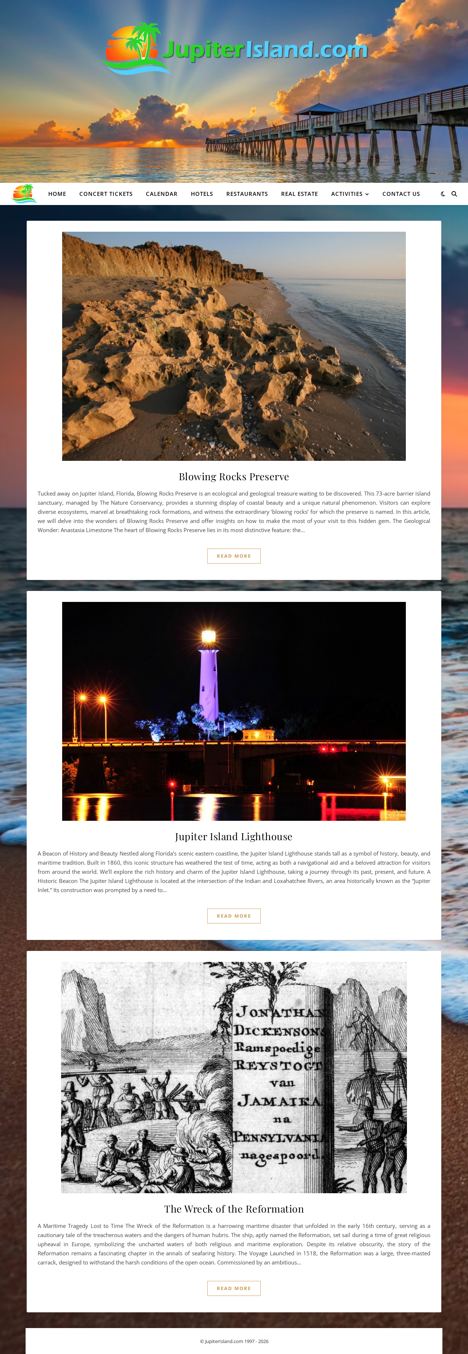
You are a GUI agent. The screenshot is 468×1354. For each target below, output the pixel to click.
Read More (234, 556)
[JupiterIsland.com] (234, 48)
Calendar (162, 193)
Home (57, 193)
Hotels (202, 193)
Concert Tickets (106, 193)
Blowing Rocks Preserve (234, 476)
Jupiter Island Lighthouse (234, 836)
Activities (347, 193)
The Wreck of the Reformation (234, 1208)
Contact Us (401, 193)
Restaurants (247, 193)
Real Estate (299, 193)
